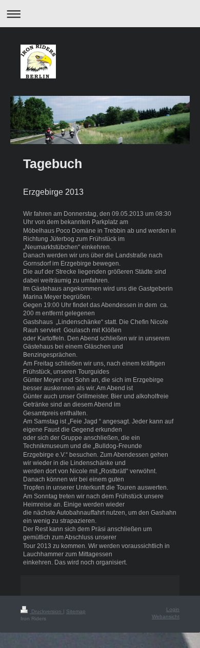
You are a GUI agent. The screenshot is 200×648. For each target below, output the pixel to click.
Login (172, 609)
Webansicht (165, 616)
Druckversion (46, 611)
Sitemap (76, 611)
